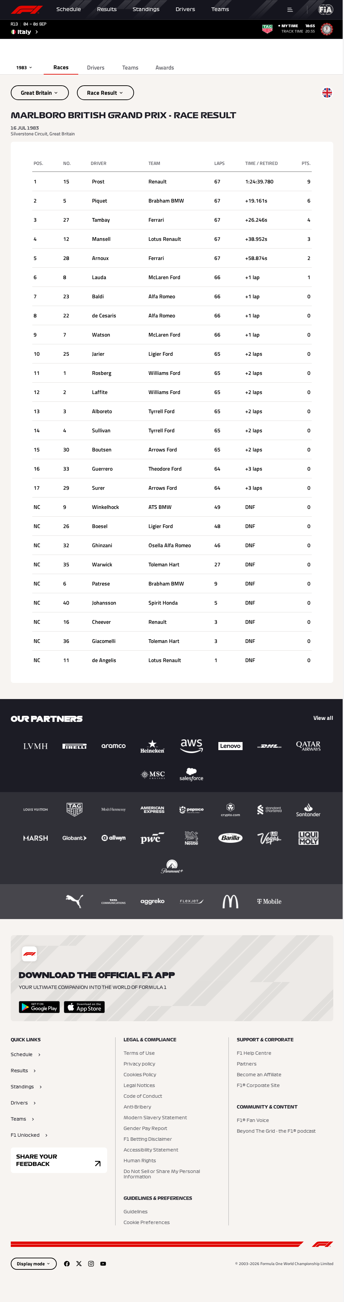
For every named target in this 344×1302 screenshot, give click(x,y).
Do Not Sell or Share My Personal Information (162, 1174)
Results (107, 9)
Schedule (68, 9)
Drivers (185, 9)
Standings (146, 9)
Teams (220, 9)
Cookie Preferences (147, 1223)
